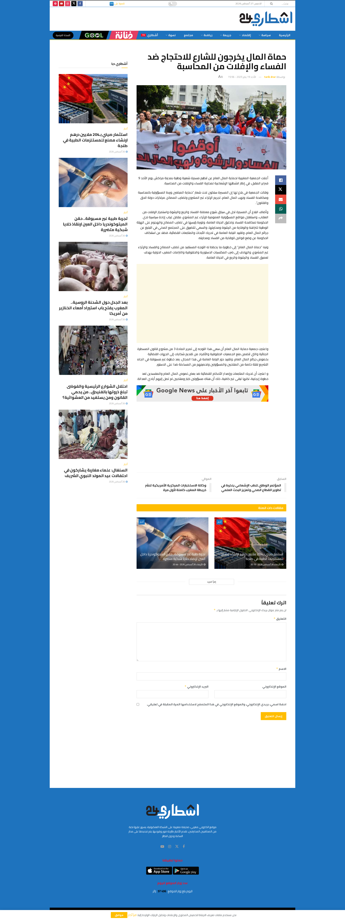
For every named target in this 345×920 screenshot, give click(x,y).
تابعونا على (119, 3)
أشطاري (150, 35)
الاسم (281, 669)
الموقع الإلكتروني (274, 686)
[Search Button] (270, 3)
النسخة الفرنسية (63, 35)
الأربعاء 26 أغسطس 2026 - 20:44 (188, 564)
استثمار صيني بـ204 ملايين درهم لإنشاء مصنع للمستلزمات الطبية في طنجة (252, 556)
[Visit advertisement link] (202, 393)
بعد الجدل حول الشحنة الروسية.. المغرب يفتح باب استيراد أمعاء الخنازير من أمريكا (93, 307)
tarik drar (270, 76)
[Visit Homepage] (266, 18)
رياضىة (208, 35)
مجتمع (188, 35)
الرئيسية (284, 35)
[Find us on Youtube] (61, 3)
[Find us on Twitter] (73, 3)
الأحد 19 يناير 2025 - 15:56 (242, 76)
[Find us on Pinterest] (55, 3)
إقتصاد (246, 35)
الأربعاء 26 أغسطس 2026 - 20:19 (266, 564)
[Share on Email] (280, 199)
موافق (119, 915)
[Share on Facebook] (280, 180)
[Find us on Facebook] (80, 3)
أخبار (219, 522)
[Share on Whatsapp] (280, 209)
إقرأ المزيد (211, 582)
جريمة (227, 35)
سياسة (266, 35)
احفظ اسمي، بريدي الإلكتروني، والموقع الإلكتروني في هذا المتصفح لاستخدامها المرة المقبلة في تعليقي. (216, 704)
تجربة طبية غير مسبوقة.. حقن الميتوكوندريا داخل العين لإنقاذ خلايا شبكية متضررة (172, 556)
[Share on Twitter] (280, 190)
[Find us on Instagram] (67, 3)
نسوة (172, 35)
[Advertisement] (202, 303)
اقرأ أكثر (132, 915)
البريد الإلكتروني (196, 686)
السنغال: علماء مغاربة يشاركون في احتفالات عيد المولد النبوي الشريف (96, 472)
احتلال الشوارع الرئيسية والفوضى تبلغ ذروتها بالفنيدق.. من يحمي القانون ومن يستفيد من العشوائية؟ (95, 391)
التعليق (280, 619)
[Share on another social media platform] (280, 218)
